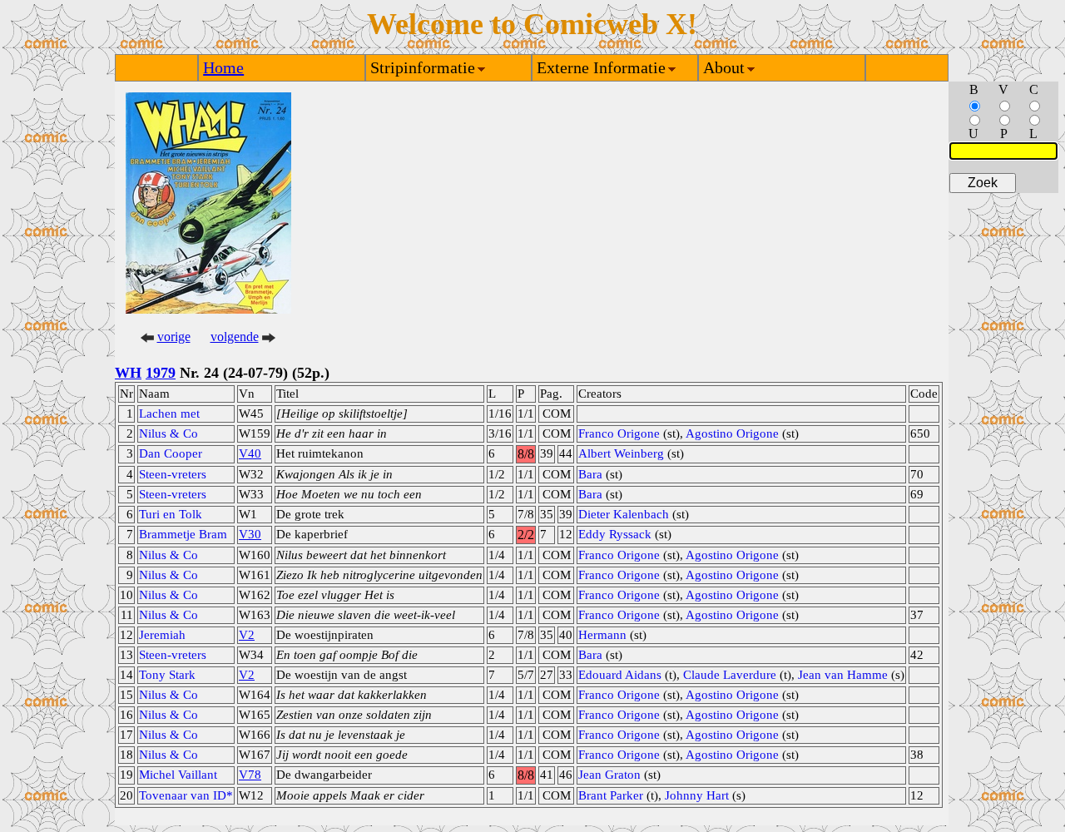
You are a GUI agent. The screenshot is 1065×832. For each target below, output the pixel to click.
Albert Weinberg (621, 453)
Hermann (602, 634)
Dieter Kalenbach (623, 514)
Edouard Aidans (619, 674)
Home (223, 67)
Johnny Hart (697, 795)
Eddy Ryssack (614, 534)
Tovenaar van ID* (186, 795)
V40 (250, 453)
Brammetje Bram (183, 534)
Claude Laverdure (729, 674)
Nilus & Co (168, 433)
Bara (590, 474)
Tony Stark (167, 674)
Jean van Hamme (843, 674)
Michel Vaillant (178, 774)
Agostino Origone (732, 433)
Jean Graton (609, 774)
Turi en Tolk (170, 514)
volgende (235, 336)
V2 (247, 634)
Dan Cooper (170, 453)
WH (128, 372)
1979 (161, 372)
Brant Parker (610, 795)
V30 (250, 534)
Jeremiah (162, 634)
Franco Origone (619, 433)
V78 (250, 774)
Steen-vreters (172, 474)
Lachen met (169, 413)
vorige (174, 336)
